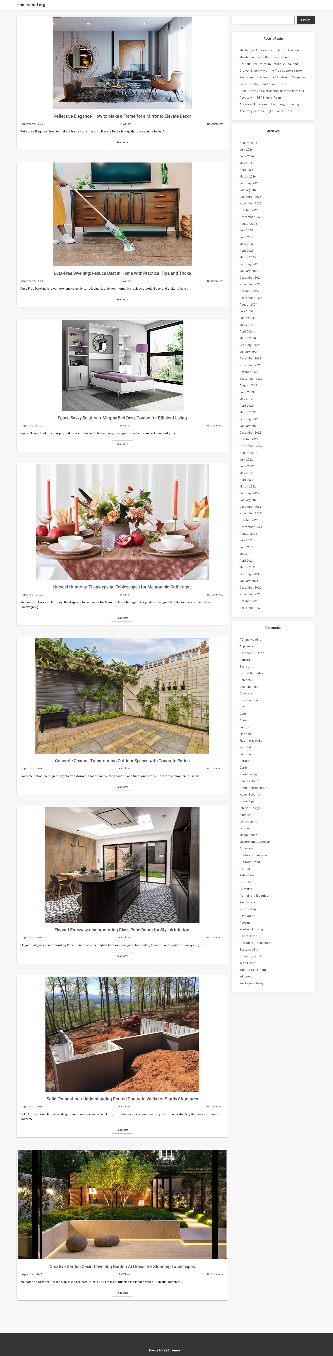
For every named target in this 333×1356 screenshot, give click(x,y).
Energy (244, 727)
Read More (122, 142)
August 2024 (248, 304)
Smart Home (248, 936)
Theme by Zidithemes (165, 1350)
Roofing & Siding (251, 929)
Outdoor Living (250, 862)
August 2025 (248, 223)
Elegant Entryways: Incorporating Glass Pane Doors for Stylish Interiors (122, 929)
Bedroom (246, 666)
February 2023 (249, 419)
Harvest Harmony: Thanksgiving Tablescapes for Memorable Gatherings (122, 587)
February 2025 (249, 264)
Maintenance (248, 835)
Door (243, 713)
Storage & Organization (256, 943)
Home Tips (247, 801)
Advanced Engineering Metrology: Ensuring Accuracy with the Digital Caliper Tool (269, 108)
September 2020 (251, 608)
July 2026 (246, 149)
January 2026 (249, 190)
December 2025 (250, 197)
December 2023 (250, 358)
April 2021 (247, 560)
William (127, 123)
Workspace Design (253, 983)
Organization (248, 848)
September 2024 (251, 298)
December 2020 (250, 587)
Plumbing (246, 889)
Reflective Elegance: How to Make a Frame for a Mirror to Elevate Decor (122, 116)
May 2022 (246, 473)
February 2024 (249, 345)
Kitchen (245, 815)
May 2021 (246, 554)
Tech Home (248, 963)
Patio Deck (247, 875)
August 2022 (248, 453)
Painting (245, 868)
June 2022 (247, 466)
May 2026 (246, 163)
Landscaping (248, 821)
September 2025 (251, 217)
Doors (244, 720)
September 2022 (251, 446)
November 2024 (251, 284)
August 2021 (248, 533)
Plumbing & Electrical (254, 895)
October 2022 (249, 439)
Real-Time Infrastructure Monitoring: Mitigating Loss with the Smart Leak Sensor (273, 81)
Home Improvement (253, 788)
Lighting (245, 828)
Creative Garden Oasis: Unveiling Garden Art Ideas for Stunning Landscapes (122, 1266)
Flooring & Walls (251, 740)
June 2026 (247, 156)
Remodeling (248, 909)
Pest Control (248, 882)
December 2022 (250, 432)
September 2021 (251, 527)
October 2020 (249, 601)
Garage (245, 761)
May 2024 (246, 325)
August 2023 (248, 385)
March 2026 (248, 176)
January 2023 (249, 426)
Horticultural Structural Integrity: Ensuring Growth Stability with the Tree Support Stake (271, 67)
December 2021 (250, 506)
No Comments (215, 123)
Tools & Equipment (253, 970)
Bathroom (246, 660)
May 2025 (246, 244)
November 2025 (251, 203)
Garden (245, 767)
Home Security (250, 794)
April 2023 (247, 405)
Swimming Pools (251, 956)
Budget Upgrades (251, 673)
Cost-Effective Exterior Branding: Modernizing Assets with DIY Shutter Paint (272, 94)
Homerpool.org (31, 5)
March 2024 (248, 338)
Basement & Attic (252, 653)
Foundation (247, 747)
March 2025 (248, 257)
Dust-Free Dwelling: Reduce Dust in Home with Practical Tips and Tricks (122, 273)
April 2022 (247, 480)
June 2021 (247, 547)
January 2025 (249, 271)
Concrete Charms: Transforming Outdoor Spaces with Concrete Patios (122, 760)
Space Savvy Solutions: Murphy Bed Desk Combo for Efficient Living (122, 417)
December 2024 (250, 277)
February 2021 (249, 574)
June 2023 (247, 392)
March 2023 (248, 412)
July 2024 (246, 311)
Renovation (247, 916)
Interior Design (250, 808)
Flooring (245, 734)
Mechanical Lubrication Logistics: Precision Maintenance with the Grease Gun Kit (270, 54)
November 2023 (251, 365)
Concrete (246, 693)
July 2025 (246, 230)
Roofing (245, 922)
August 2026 (248, 143)
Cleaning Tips (249, 686)
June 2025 (247, 237)
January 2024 (249, 351)
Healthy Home (249, 781)
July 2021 (246, 540)
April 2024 (247, 331)
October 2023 (249, 372)
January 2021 (249, 581)
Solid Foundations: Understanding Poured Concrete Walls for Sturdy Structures (122, 1098)
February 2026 (249, 183)
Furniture (246, 754)
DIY (242, 707)
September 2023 (251, 378)
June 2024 (247, 318)
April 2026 (247, 170)
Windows (246, 976)
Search (305, 20)
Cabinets (246, 680)
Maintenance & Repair (255, 841)
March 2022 (248, 486)
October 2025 (249, 210)
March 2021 (248, 567)
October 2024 (249, 291)
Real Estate (248, 902)
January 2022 (249, 500)
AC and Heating (250, 639)
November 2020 (251, 594)
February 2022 (249, 493)
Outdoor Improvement (255, 855)
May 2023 (246, 399)
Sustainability (249, 949)
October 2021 (249, 520)
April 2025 (247, 250)
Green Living (248, 774)
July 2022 (246, 459)
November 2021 (251, 513)
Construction (249, 700)
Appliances (247, 646)
